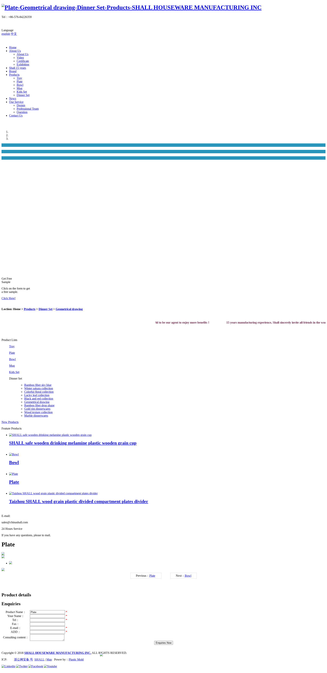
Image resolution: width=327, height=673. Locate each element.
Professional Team (28, 108)
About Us (15, 50)
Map (49, 659)
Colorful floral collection (39, 391)
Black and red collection (38, 398)
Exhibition (23, 64)
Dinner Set (23, 95)
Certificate (23, 61)
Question (22, 112)
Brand (12, 71)
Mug (19, 88)
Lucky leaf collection (36, 395)
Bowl (20, 84)
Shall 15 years (17, 67)
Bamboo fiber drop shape (39, 405)
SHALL (39, 659)
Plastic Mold (76, 659)
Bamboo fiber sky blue (37, 385)
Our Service (16, 101)
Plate (20, 81)
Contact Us (16, 115)
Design (21, 105)
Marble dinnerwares (36, 415)
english (6, 33)
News (12, 98)
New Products (10, 422)
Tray (19, 78)
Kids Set (22, 91)
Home (12, 47)
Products (14, 74)
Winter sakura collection (38, 388)
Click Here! (9, 298)
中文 (14, 33)
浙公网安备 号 (23, 659)
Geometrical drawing (69, 309)
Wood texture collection (38, 412)
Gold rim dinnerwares (37, 408)
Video (20, 57)
